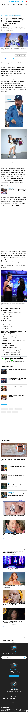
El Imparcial (4, 15)
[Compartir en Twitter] (8, 59)
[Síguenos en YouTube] (14, 698)
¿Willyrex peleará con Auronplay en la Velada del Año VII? (17, 379)
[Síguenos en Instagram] (11, 698)
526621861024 (14, 671)
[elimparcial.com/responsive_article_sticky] (27, 711)
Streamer (15, 412)
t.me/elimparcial (14, 689)
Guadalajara (20, 4)
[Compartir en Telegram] (11, 59)
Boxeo (3, 412)
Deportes (11, 15)
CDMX (8, 4)
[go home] (14, 707)
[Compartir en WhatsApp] (2, 59)
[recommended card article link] (4, 191)
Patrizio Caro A (6, 54)
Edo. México (13, 4)
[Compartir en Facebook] (5, 59)
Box (9, 412)
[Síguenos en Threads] (21, 698)
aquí (10, 362)
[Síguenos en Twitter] (7, 698)
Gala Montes (18, 408)
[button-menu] (2, 1)
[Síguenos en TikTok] (17, 698)
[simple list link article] (14, 450)
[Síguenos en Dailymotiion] (24, 698)
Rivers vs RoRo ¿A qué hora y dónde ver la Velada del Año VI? (17, 387)
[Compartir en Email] (14, 59)
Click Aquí (14, 676)
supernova (18, 15)
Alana (11, 408)
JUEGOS (3, 4)
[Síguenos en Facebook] (4, 698)
